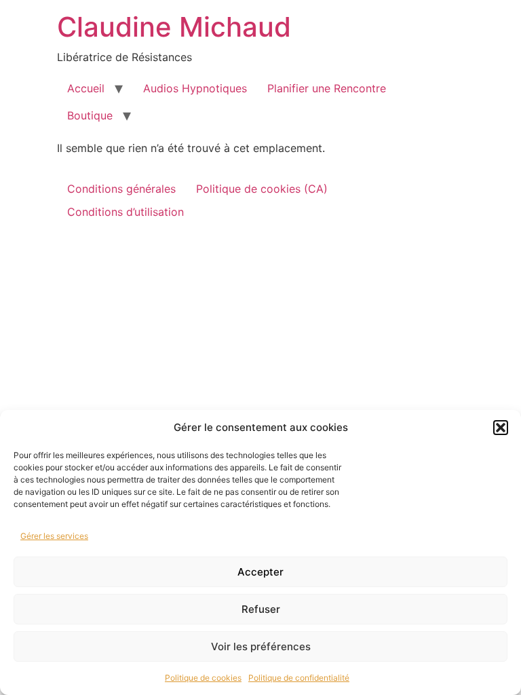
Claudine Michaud (174, 26)
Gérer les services (54, 536)
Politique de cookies (203, 678)
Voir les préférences (261, 646)
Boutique (90, 115)
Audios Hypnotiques (195, 88)
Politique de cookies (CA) (262, 188)
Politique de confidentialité (298, 678)
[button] (500, 427)
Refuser (261, 609)
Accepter (260, 571)
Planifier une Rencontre (326, 88)
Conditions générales (121, 188)
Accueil (85, 88)
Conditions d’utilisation (125, 212)
